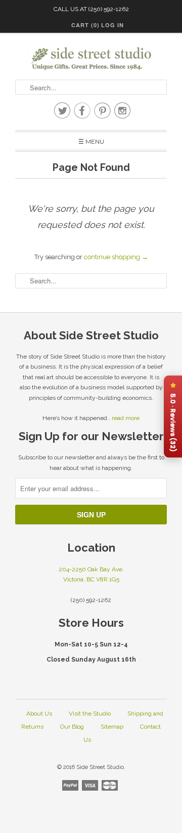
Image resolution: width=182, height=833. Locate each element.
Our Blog (72, 726)
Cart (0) (85, 25)
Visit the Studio (90, 713)
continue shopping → (116, 257)
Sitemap (112, 726)
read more (126, 418)
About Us (39, 713)
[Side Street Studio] (91, 58)
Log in (112, 25)
